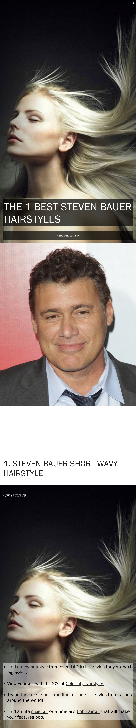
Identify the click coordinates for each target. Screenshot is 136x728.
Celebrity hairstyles (85, 683)
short (46, 695)
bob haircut (88, 711)
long (81, 695)
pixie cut (39, 711)
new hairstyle (34, 667)
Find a (14, 667)
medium (62, 695)
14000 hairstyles (87, 667)
